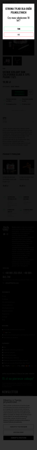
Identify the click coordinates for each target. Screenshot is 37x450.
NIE (19, 34)
